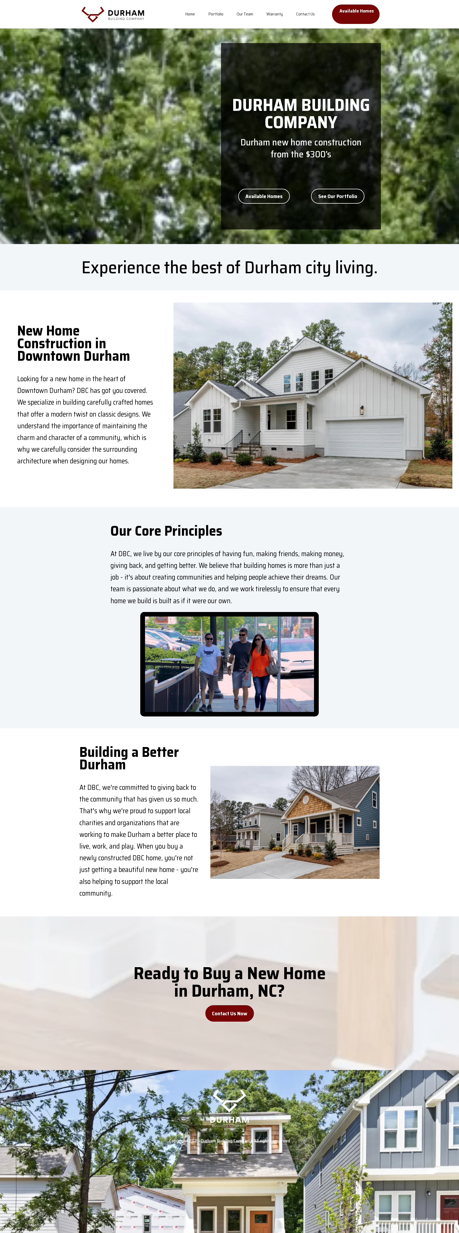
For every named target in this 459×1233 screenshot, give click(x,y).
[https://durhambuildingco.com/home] (113, 14)
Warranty (274, 14)
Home (190, 14)
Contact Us (305, 14)
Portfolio (215, 14)
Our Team (245, 14)
